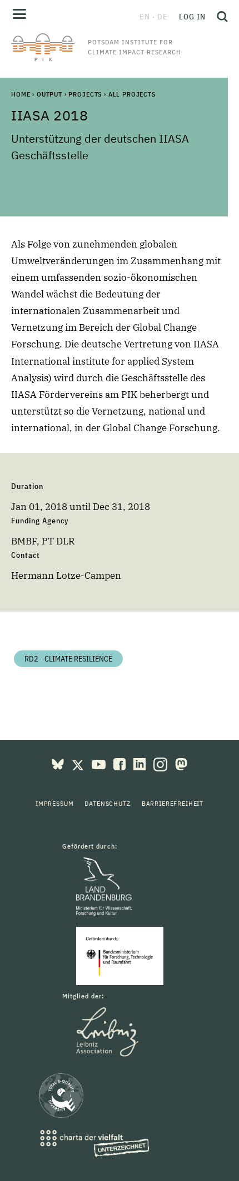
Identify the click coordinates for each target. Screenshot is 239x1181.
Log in (192, 17)
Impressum (55, 803)
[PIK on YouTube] (100, 763)
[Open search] (219, 16)
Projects (85, 94)
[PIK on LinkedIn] (140, 763)
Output (49, 94)
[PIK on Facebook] (120, 763)
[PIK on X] (79, 763)
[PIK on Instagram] (161, 763)
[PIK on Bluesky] (59, 763)
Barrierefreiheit (172, 803)
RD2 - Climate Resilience (68, 659)
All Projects (132, 94)
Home (20, 94)
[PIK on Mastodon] (181, 763)
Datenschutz (107, 803)
